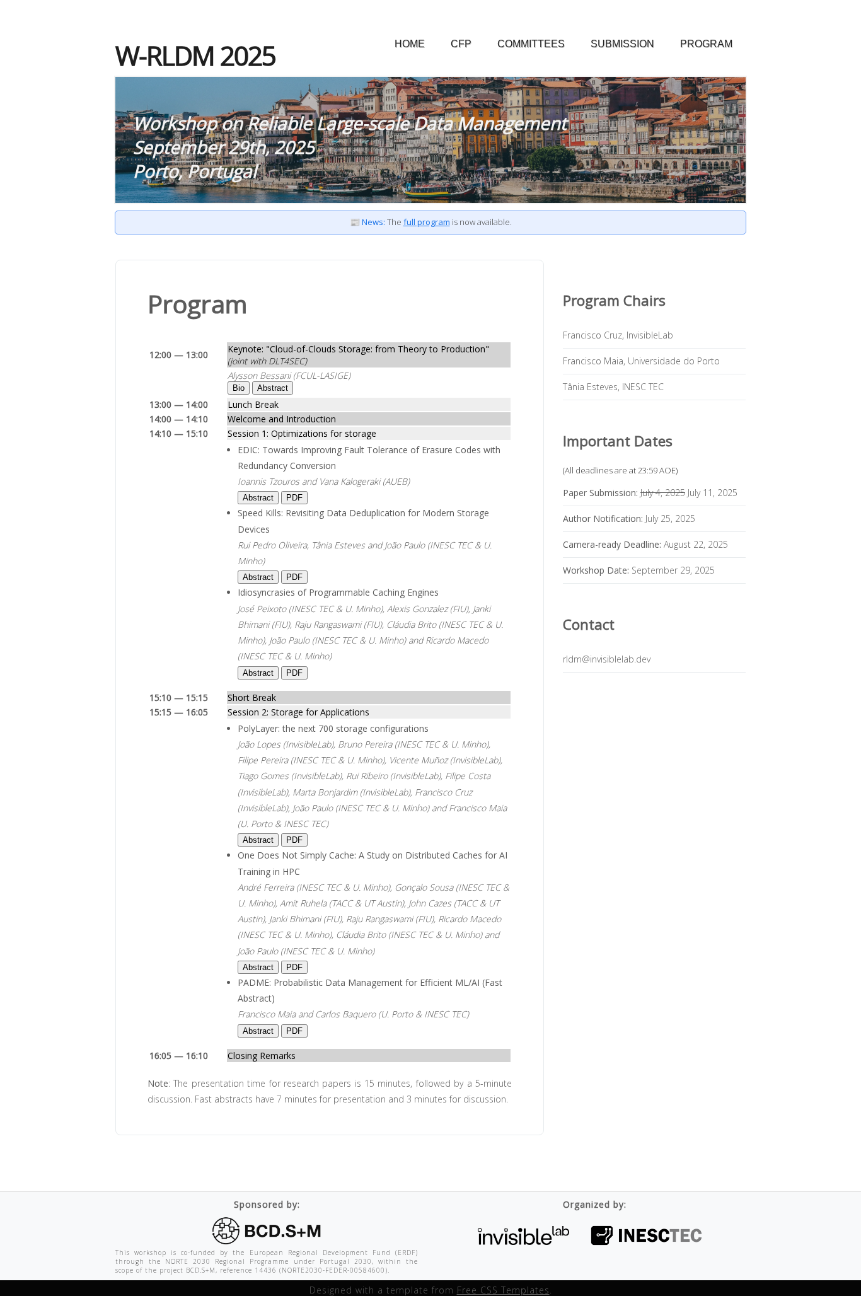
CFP (461, 43)
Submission (622, 43)
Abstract (272, 388)
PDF (294, 497)
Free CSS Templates (503, 1290)
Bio (239, 388)
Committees (531, 43)
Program (706, 43)
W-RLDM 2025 (195, 55)
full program (426, 222)
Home (410, 43)
